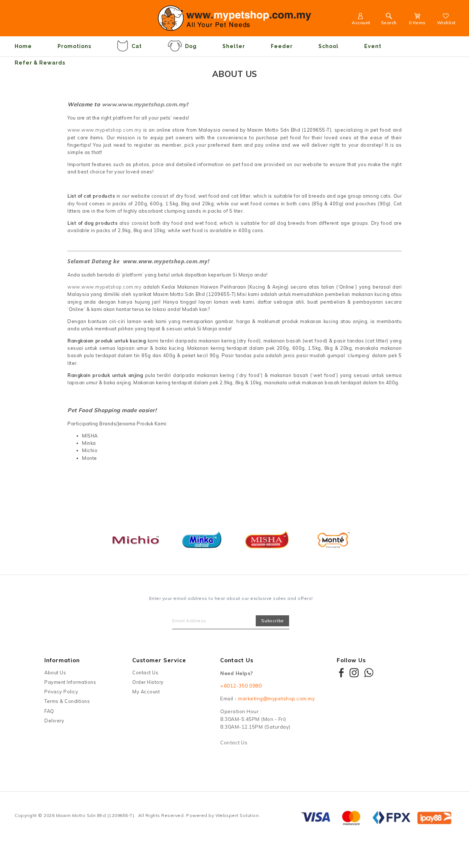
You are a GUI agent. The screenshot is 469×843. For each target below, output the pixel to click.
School (328, 46)
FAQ (49, 711)
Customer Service (159, 660)
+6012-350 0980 (241, 686)
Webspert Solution (237, 815)
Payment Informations (70, 682)
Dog (191, 46)
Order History (148, 682)
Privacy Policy (61, 691)
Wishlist (446, 22)
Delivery (54, 720)
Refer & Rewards (40, 63)
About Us (55, 672)
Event (372, 46)
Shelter (233, 46)
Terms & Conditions (67, 701)
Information (62, 660)
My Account (146, 691)
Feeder (282, 46)
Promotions (74, 46)
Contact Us (145, 672)
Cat (137, 46)
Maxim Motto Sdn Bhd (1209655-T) (95, 815)
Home (23, 46)
